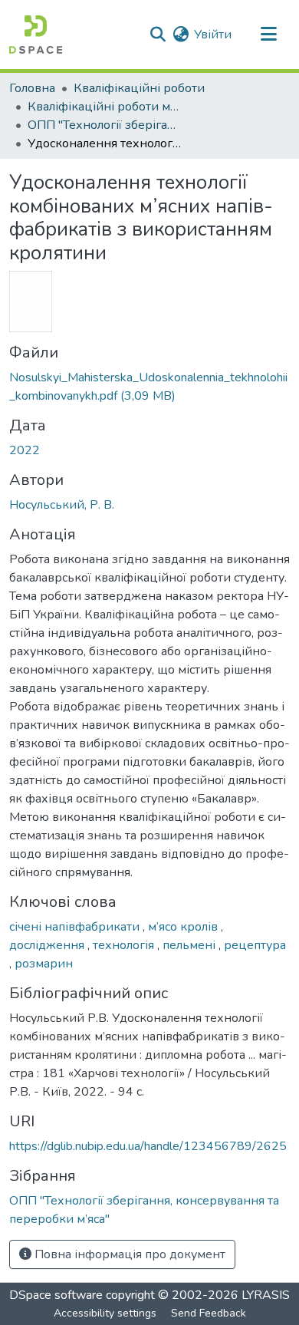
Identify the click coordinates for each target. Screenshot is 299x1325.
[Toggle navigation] (268, 34)
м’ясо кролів (184, 926)
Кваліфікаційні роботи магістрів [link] (104, 106)
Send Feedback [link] (208, 1313)
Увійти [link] (213, 34)
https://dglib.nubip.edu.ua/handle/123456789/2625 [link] (148, 1146)
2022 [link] (24, 450)
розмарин (44, 963)
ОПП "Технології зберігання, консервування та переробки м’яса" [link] (104, 125)
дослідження (48, 945)
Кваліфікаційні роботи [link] (139, 88)
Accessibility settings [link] (105, 1313)
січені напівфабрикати (76, 926)
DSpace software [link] (56, 1295)
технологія (125, 945)
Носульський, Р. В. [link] (61, 504)
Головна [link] (32, 88)
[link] (149, 386)
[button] (35, 34)
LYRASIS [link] (266, 1295)
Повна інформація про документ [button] (128, 1254)
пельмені (191, 945)
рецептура (255, 945)
